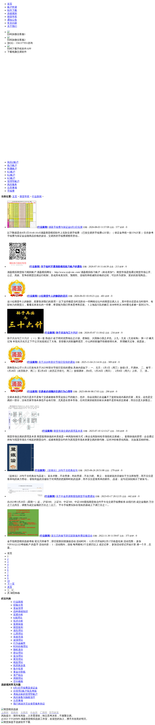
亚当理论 (18, 656)
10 (8, 581)
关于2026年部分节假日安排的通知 (57, 362)
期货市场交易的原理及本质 (68, 431)
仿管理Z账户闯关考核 (25, 691)
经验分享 (18, 605)
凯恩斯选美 (19, 665)
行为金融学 (19, 643)
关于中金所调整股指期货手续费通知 (75, 496)
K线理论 (17, 617)
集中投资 (18, 668)
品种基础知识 (20, 611)
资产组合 (18, 675)
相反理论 (18, 662)
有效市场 (18, 637)
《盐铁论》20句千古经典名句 (62, 470)
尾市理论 (18, 659)
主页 (14, 196)
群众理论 (18, 652)
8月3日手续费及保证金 (25, 687)
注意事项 (18, 700)
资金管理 (18, 608)
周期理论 (18, 678)
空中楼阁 (18, 681)
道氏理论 (18, 630)
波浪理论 (18, 640)
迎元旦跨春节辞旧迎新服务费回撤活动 (71, 535)
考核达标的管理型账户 (25, 694)
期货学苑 (24, 196)
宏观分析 (18, 614)
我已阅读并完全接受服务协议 (29, 703)
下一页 (11, 583)
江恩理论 (18, 633)
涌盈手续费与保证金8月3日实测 (65, 227)
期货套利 (18, 627)
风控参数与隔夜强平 (24, 697)
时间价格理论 (20, 646)
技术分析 (18, 621)
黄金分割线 (19, 672)
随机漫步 (18, 649)
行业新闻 (37, 196)
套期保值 (18, 624)
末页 (9, 587)
